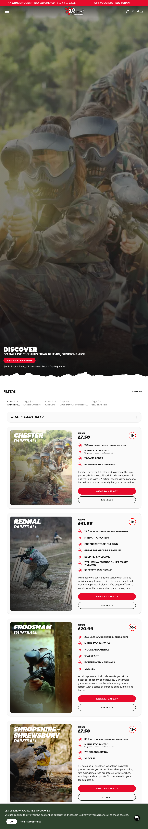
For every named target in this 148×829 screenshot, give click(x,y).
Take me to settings (31, 821)
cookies (124, 815)
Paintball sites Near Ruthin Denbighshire (42, 366)
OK (11, 822)
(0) (141, 11)
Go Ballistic (9, 366)
